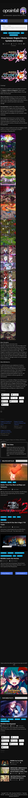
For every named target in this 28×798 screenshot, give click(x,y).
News (5, 33)
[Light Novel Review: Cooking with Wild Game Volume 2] (5, 778)
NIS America (23, 440)
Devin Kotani (16, 489)
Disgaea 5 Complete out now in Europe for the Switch (6, 423)
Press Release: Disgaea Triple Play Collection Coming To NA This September (8, 573)
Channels (3, 517)
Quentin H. (22, 773)
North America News (14, 33)
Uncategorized (13, 35)
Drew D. (22, 780)
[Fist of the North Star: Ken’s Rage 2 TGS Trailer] (14, 506)
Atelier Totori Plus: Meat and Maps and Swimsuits (13, 486)
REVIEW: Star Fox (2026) (16, 761)
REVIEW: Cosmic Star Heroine (10, 558)
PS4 (22, 33)
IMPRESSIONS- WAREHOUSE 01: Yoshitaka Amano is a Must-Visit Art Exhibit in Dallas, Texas (18, 769)
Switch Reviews (5, 721)
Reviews (20, 556)
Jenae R (13, 726)
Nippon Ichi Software (15, 440)
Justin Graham (16, 527)
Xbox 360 (3, 520)
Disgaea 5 (7, 440)
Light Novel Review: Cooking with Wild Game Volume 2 (18, 777)
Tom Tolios (15, 44)
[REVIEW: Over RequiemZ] (14, 709)
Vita (14, 482)
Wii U (19, 517)
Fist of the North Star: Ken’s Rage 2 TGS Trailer (13, 523)
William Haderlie (14, 561)
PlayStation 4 (3, 441)
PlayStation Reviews (6, 556)
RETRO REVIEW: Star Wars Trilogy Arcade (22, 573)
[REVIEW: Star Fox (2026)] (5, 763)
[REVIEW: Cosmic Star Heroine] (14, 542)
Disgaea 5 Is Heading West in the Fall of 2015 (6, 431)
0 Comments (20, 726)
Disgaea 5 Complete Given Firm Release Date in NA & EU (20, 423)
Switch (23, 719)
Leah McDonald (13, 764)
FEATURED (3, 482)
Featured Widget (19, 553)
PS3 (14, 517)
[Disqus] (14, 595)
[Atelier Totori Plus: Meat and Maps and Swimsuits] (14, 472)
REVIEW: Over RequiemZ (8, 724)
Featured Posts (7, 698)
